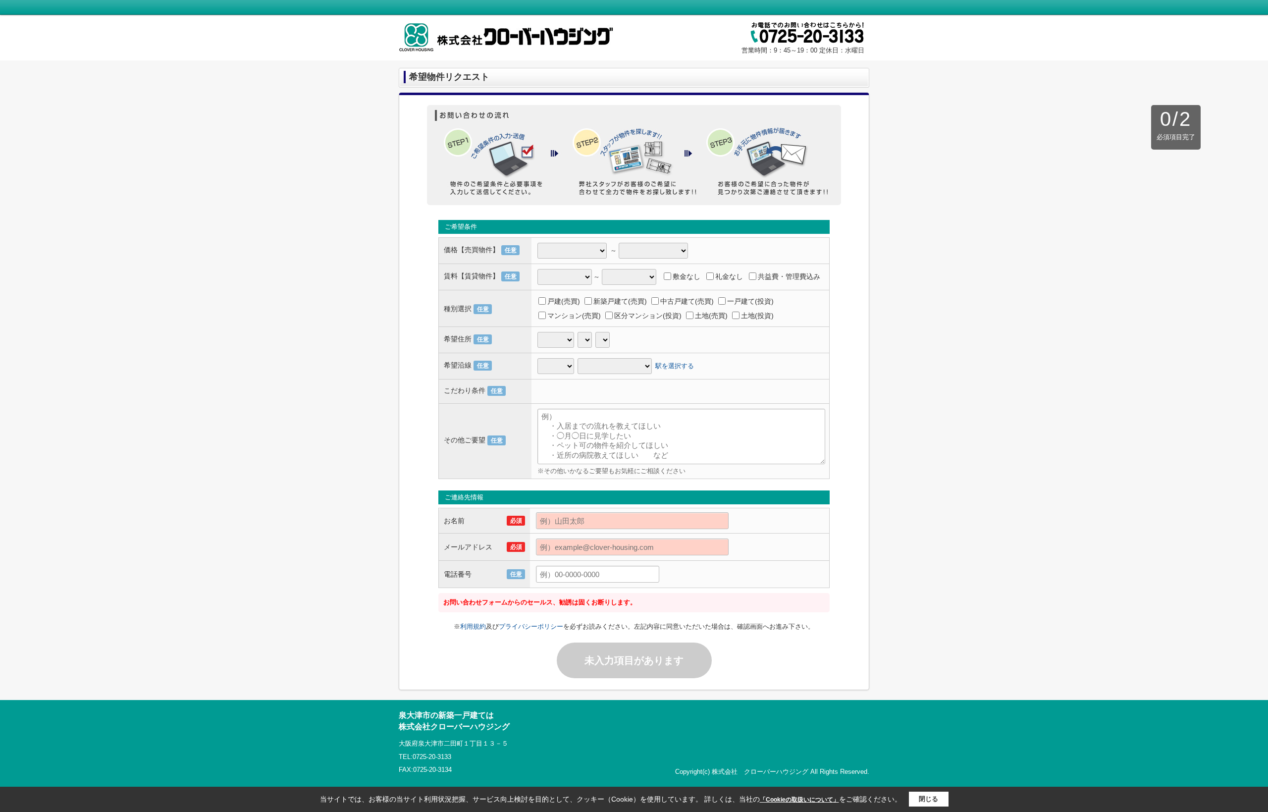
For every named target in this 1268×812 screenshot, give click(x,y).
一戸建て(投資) (750, 301)
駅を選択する (674, 365)
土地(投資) (757, 316)
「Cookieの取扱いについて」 (799, 799)
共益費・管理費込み (789, 276)
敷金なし (686, 276)
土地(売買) (711, 316)
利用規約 (473, 626)
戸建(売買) (563, 301)
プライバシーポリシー (531, 626)
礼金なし (729, 276)
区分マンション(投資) (648, 316)
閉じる (928, 799)
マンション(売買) (574, 316)
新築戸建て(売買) (620, 301)
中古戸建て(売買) (687, 301)
